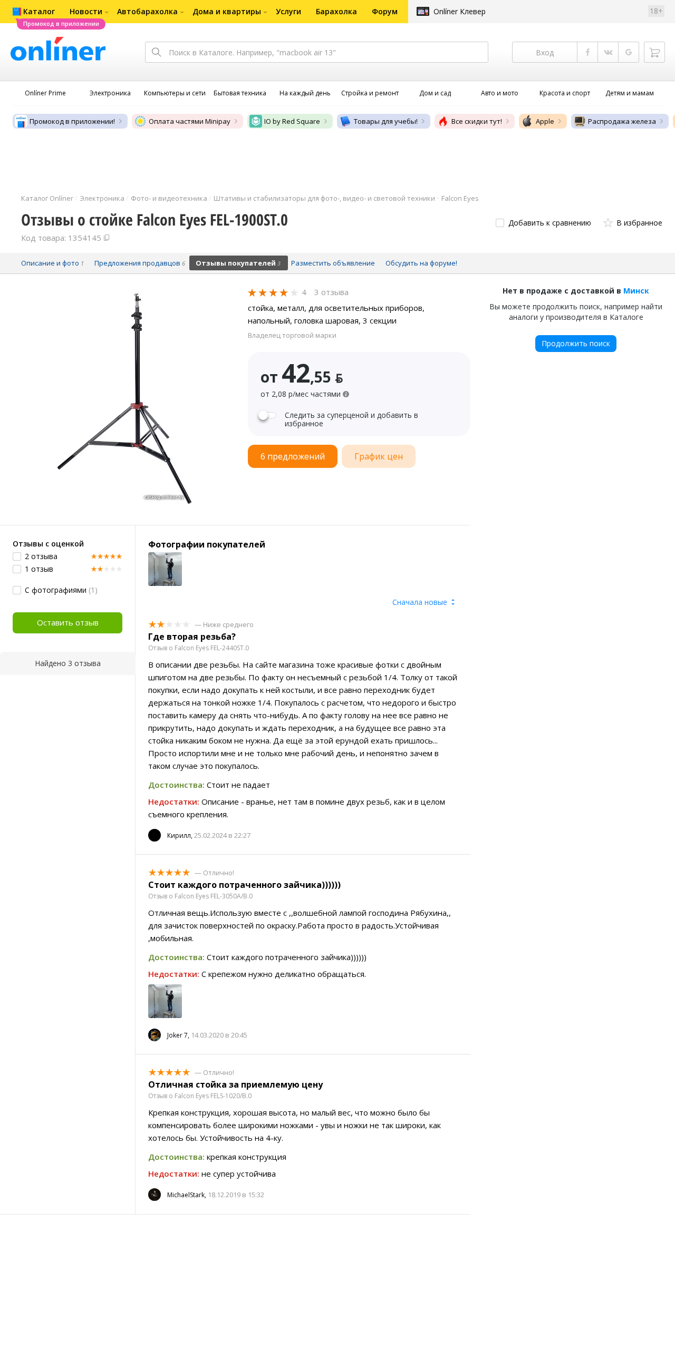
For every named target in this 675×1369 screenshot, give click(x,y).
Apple (545, 121)
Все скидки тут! (476, 121)
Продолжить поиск (576, 343)
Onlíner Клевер (459, 11)
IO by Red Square (292, 121)
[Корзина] (654, 52)
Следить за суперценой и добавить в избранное (351, 419)
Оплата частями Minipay (189, 121)
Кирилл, (179, 835)
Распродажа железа (622, 121)
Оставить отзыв (68, 622)
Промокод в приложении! (72, 121)
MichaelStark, (186, 1194)
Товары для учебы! (386, 121)
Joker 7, (178, 1035)
